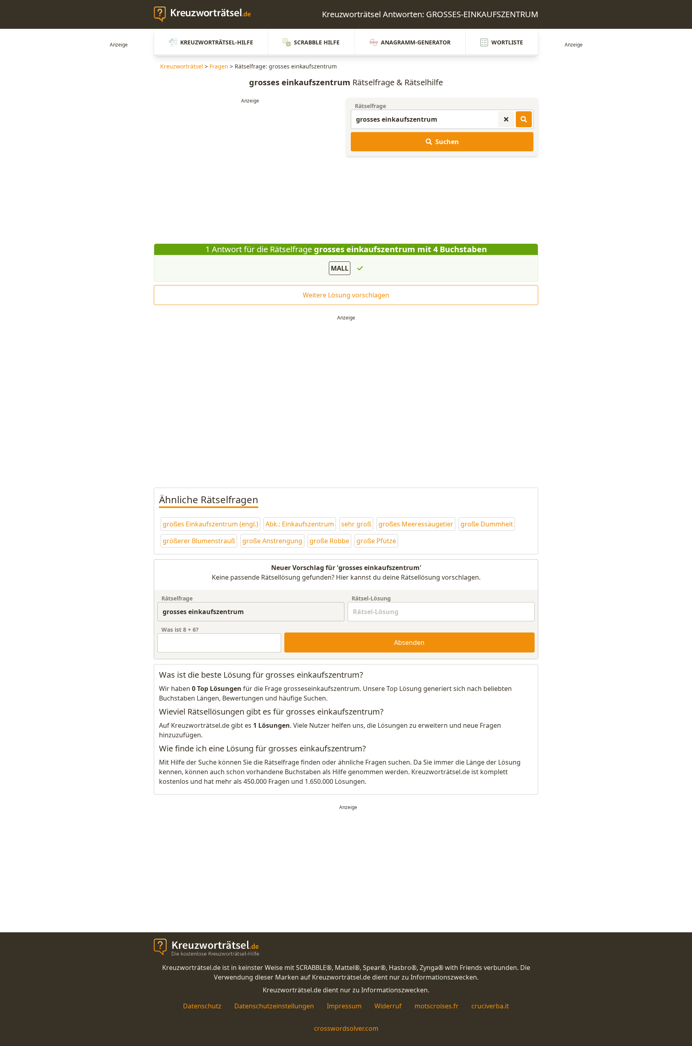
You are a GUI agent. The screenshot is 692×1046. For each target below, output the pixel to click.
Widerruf (388, 1006)
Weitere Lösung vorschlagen (346, 295)
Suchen (447, 141)
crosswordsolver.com (346, 1028)
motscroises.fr (436, 1006)
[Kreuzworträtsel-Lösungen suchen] (524, 119)
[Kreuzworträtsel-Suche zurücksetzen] (506, 119)
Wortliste (507, 42)
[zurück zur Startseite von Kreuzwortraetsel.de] (206, 14)
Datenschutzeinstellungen (274, 1006)
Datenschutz (202, 1006)
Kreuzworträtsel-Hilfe (216, 42)
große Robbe (329, 540)
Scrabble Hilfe (317, 42)
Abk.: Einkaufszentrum (300, 524)
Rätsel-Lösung (371, 598)
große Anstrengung (272, 540)
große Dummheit (487, 524)
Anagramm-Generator (416, 42)
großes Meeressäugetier (415, 524)
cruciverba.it (490, 1006)
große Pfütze (376, 540)
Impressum (344, 1006)
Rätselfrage (370, 106)
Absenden (409, 642)
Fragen (218, 66)
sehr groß (356, 524)
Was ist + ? (180, 629)
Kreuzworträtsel (181, 66)
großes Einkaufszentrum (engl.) (210, 524)
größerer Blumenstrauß (199, 540)
